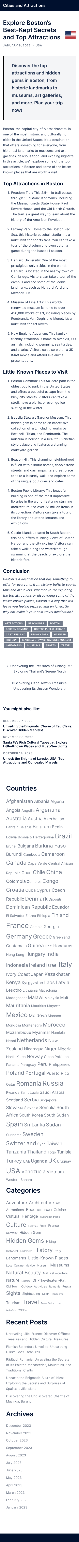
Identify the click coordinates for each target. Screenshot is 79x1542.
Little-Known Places (48, 1257)
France (17, 925)
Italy (65, 964)
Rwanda (12, 1092)
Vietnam (55, 1171)
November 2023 (18, 1433)
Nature (12, 1280)
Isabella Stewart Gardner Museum (46, 639)
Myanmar (41, 1032)
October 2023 (17, 1440)
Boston (55, 623)
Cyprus (44, 890)
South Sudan (56, 1115)
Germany (19, 936)
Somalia (47, 1107)
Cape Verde (37, 863)
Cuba (30, 890)
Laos (49, 982)
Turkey (14, 1161)
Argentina (48, 810)
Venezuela (33, 1171)
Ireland (37, 965)
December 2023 (18, 1426)
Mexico (17, 1015)
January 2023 (16, 1507)
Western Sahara (19, 1179)
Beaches (34, 1209)
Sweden (33, 1134)
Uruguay (64, 1161)
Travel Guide (47, 1303)
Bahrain (12, 827)
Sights (13, 1293)
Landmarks (14, 645)
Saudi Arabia (52, 1092)
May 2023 (14, 1478)
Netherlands (32, 1040)
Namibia (58, 1032)
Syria (41, 1144)
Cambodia (31, 854)
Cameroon (53, 854)
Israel (52, 965)
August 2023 (16, 1455)
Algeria (57, 801)
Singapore (48, 1100)
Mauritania (18, 1005)
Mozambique (18, 1032)
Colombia (16, 881)
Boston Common (17, 629)
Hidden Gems (25, 1240)
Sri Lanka (34, 1125)
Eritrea (31, 915)
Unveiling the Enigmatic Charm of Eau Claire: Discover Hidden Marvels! (37, 728)
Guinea (36, 945)
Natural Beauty (23, 1273)
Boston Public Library (49, 629)
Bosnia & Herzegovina (36, 837)
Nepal (11, 1041)
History (11, 639)
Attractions (14, 623)
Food (43, 1225)
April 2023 (14, 1485)
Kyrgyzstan (32, 982)
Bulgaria (25, 846)
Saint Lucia (29, 1092)
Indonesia (17, 965)
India (52, 954)
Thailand (37, 1152)
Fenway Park (39, 634)
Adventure (16, 1202)
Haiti (48, 946)
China (54, 872)
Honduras (62, 945)
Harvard (60, 634)
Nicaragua (33, 1048)
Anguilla (28, 810)
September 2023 (19, 1448)
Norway (35, 1056)
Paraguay (28, 1064)
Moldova (38, 1015)
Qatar (10, 1084)
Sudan (53, 1125)
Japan (37, 974)
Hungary (35, 954)
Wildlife (22, 1310)
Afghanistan (19, 801)
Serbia (31, 1100)
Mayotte (54, 1006)
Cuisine (60, 1210)
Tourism (13, 1302)
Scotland (14, 1099)
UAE (26, 1161)
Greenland (61, 937)
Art (58, 1203)
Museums (33, 645)
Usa (59, 1303)
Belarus (25, 827)
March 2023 (15, 1493)
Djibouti (55, 899)
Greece (42, 936)
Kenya (13, 982)
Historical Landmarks (19, 1251)
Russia (53, 1083)
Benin (57, 826)
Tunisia (64, 1151)
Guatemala (16, 945)
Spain (14, 1124)
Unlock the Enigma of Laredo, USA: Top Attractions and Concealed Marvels (33, 760)
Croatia (15, 890)
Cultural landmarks (50, 1216)
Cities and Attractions (24, 5)
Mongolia (13, 1025)
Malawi (36, 997)
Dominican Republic (28, 907)
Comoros (34, 881)
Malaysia (52, 998)
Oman (49, 1057)
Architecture (41, 1202)
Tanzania (16, 1152)
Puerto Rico (57, 1073)
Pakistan (62, 1057)
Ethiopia (43, 915)
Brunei (11, 846)
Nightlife (25, 1281)
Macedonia (48, 990)
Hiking (51, 1241)
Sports (51, 645)
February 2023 (17, 1500)
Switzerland (21, 1143)
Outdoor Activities (34, 1286)
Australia (16, 818)
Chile (39, 872)
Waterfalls (11, 1310)
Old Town (12, 1286)
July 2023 (13, 1463)
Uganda (39, 1161)
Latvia (62, 982)
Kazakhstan (58, 974)
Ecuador (60, 907)
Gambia (36, 927)
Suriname (13, 1135)
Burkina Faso (50, 846)
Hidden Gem (30, 1232)
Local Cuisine (14, 1265)
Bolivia (11, 837)
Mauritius (38, 1006)
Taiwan (54, 1143)
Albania (41, 801)
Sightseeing (31, 1294)
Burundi (14, 854)
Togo (52, 1152)
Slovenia (31, 1108)
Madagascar (16, 998)
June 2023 (14, 1470)
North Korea (16, 1057)
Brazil (63, 836)
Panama (12, 1064)
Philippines (59, 1064)
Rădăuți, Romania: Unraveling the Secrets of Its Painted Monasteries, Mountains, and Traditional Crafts (38, 1364)
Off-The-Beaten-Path (49, 1280)
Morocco (54, 1024)
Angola (13, 810)
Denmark (36, 899)
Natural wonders (55, 1273)
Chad (26, 872)
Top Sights (57, 1293)
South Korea (31, 1115)
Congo (50, 881)
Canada (16, 862)
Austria (35, 818)
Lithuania (30, 990)
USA (39, 45)
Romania (28, 1083)
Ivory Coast (18, 974)
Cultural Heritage (22, 1216)
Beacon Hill (36, 623)
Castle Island (15, 634)
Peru (42, 1064)
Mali (64, 997)
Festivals (33, 1226)
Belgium (42, 827)
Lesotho (14, 990)
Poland (15, 1072)
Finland (60, 915)
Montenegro (32, 1025)
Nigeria (65, 1048)
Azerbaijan (54, 818)
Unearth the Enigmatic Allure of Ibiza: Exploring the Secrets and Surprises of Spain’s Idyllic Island (35, 1383)
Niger (50, 1049)
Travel (66, 645)
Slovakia (14, 1107)
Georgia (51, 926)
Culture (16, 1224)
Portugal (35, 1073)
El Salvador (15, 915)
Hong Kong (15, 954)
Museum (42, 1265)
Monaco (54, 1016)
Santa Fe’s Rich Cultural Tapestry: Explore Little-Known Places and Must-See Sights (35, 744)
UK (52, 1160)
